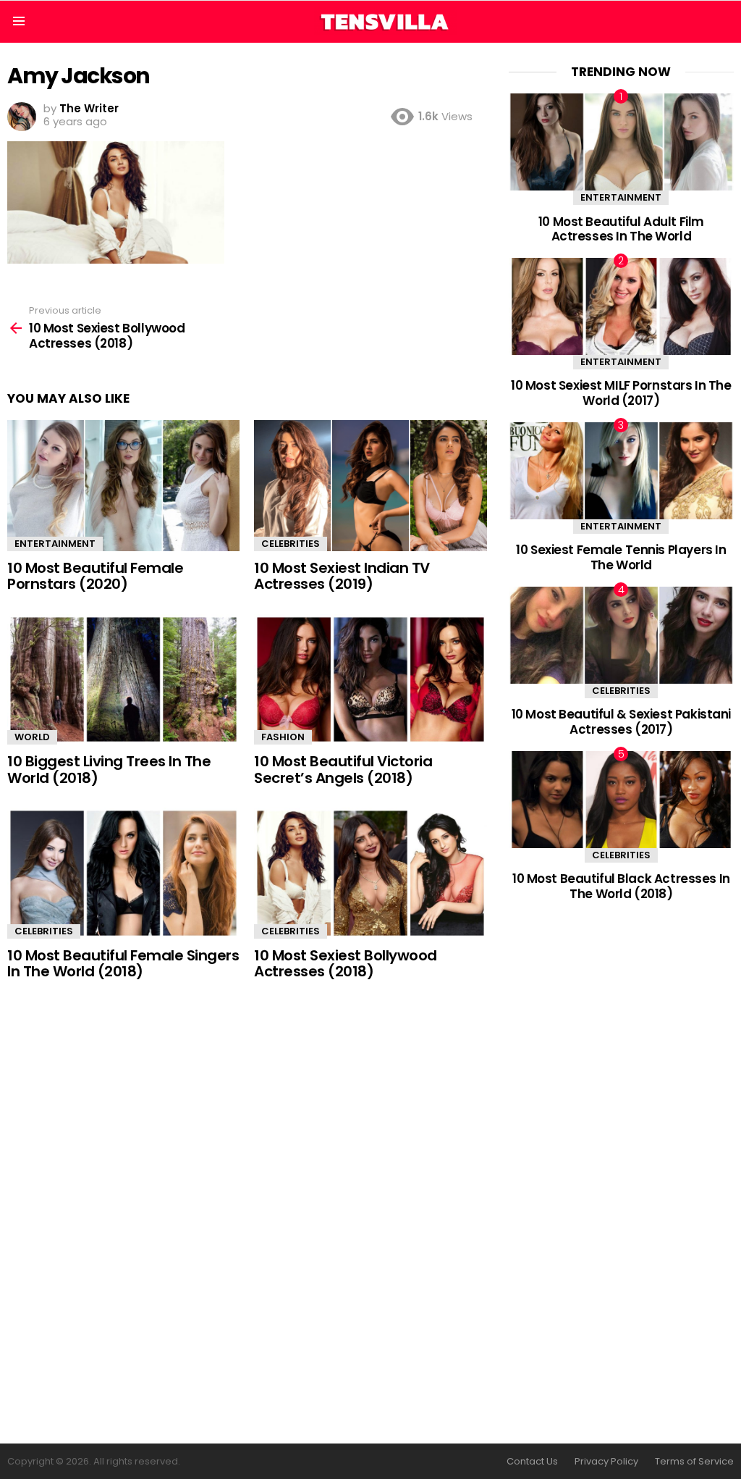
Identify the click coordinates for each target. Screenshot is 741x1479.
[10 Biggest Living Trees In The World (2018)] (123, 679)
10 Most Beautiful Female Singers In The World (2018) (123, 963)
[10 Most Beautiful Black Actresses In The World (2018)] (621, 799)
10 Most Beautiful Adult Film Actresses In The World (621, 229)
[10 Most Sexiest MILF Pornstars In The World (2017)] (621, 306)
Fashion (283, 737)
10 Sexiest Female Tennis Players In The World (621, 557)
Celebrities (290, 543)
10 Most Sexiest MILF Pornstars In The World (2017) (621, 392)
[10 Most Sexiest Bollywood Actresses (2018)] (370, 873)
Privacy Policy (606, 1461)
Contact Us (532, 1461)
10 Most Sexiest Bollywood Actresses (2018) (345, 963)
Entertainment (55, 543)
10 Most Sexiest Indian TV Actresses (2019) (342, 576)
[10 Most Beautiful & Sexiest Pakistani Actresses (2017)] (621, 635)
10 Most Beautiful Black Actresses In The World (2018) (621, 886)
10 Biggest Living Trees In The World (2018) (109, 769)
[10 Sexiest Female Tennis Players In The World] (621, 470)
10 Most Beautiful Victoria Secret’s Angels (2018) (343, 769)
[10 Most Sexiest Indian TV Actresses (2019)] (370, 485)
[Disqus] (247, 1213)
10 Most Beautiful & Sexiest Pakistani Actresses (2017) (621, 721)
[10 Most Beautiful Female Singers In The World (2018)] (123, 873)
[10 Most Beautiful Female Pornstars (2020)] (123, 485)
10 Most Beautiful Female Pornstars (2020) (95, 576)
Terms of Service (694, 1461)
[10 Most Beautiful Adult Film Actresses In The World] (621, 141)
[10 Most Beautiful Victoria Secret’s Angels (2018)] (370, 679)
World (32, 737)
